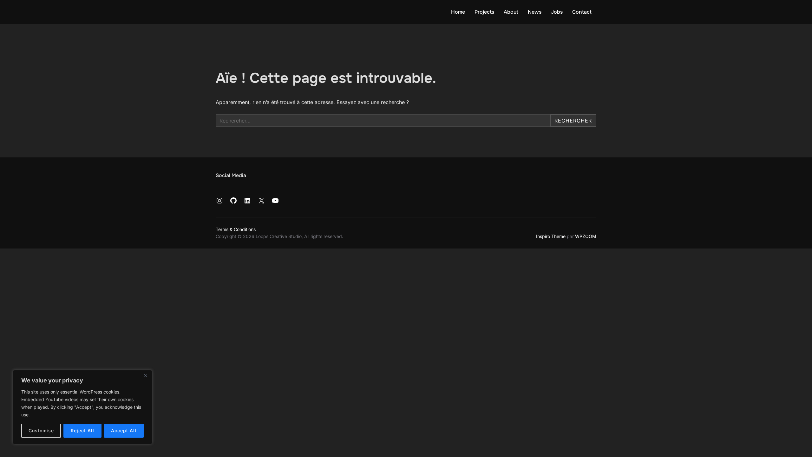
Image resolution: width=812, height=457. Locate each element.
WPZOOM (585, 236)
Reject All (82, 430)
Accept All (123, 430)
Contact (582, 12)
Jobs (557, 12)
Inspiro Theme (551, 236)
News (534, 12)
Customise (41, 430)
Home (458, 12)
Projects (484, 12)
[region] (82, 407)
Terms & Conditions (236, 229)
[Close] (145, 375)
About (511, 12)
